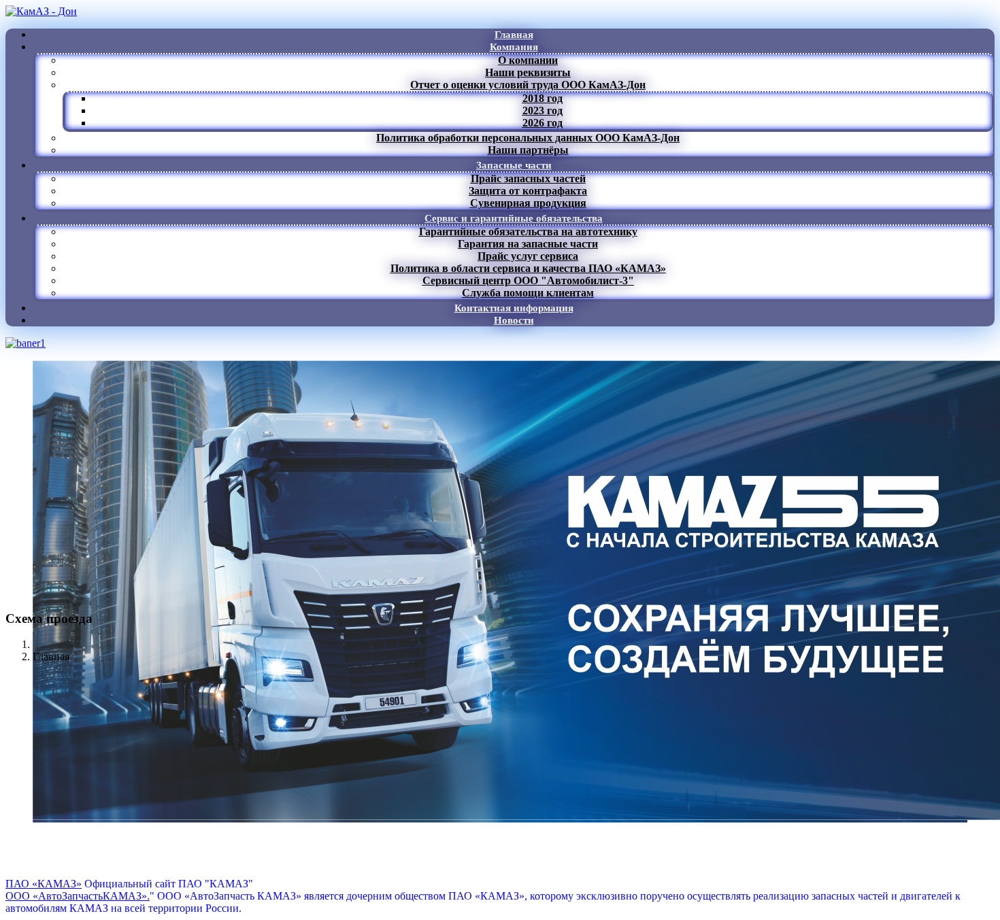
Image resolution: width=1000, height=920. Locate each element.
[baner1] (25, 343)
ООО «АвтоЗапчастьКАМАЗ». (77, 896)
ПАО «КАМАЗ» (43, 883)
